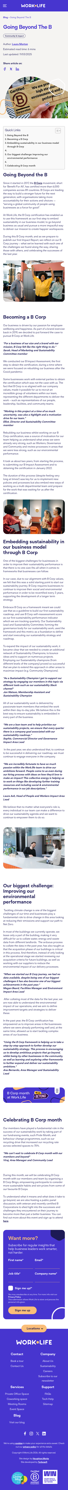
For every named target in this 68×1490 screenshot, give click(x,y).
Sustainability (48, 1366)
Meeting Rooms (17, 1404)
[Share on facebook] (4, 69)
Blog (5, 17)
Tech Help (48, 1398)
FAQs (48, 1393)
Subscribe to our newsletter (47, 1378)
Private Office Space (17, 1393)
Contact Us (17, 1366)
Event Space (17, 1409)
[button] (5, 6)
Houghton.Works (41, 1458)
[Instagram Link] (31, 1433)
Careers (48, 1371)
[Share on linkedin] (17, 69)
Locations (33, 1328)
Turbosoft (42, 1462)
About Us (48, 1360)
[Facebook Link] (25, 1433)
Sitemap (48, 1404)
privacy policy (29, 1446)
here (5, 1221)
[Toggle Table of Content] (58, 130)
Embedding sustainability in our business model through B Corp (33, 144)
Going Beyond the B (17, 135)
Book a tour (17, 1360)
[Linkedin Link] (44, 1433)
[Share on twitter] (11, 69)
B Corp (38, 183)
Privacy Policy (14, 1297)
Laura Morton (20, 44)
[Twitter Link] (37, 1433)
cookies (18, 1443)
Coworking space (17, 1398)
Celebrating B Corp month (21, 165)
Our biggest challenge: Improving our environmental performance (27, 156)
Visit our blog (17, 1422)
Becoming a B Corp (17, 139)
